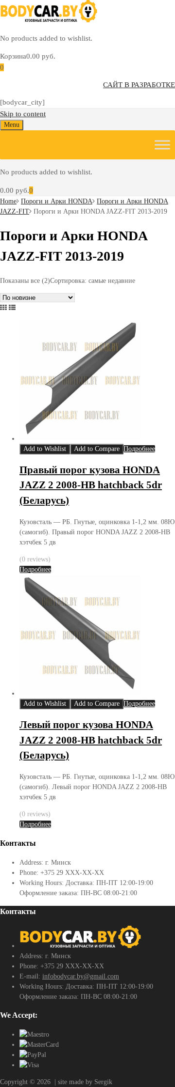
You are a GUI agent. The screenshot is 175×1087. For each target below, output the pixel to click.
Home (8, 201)
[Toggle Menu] (162, 144)
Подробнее (139, 448)
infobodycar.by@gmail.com (80, 976)
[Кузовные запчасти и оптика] (48, 20)
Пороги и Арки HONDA (56, 201)
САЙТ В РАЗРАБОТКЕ (139, 85)
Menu (11, 124)
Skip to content (23, 114)
